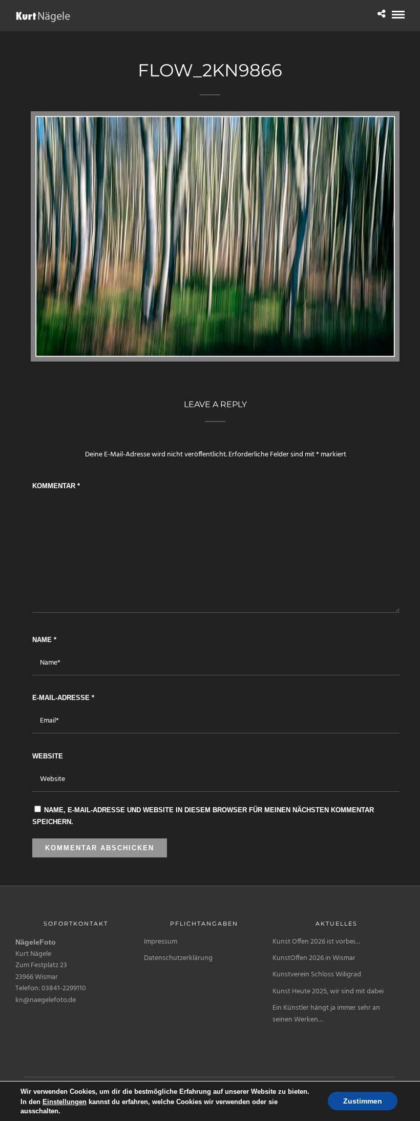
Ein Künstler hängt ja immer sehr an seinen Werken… (326, 1013)
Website (47, 756)
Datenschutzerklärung (178, 958)
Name (44, 640)
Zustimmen (362, 1101)
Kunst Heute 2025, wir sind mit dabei (328, 991)
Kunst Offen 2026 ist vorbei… (316, 942)
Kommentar (56, 486)
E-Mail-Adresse (63, 698)
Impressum (160, 942)
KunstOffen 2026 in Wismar (313, 958)
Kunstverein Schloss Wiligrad (316, 974)
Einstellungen (65, 1102)
